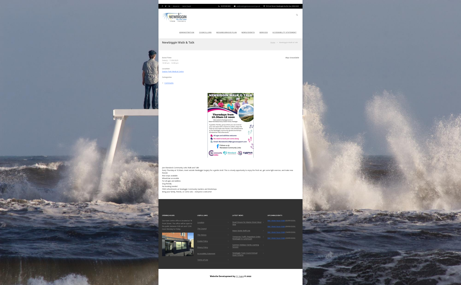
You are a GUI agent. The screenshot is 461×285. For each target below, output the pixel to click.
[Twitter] (166, 6)
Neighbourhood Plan (226, 32)
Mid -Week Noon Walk (276, 220)
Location (200, 222)
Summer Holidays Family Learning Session (245, 246)
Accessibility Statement (285, 32)
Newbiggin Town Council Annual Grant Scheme (244, 254)
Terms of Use (202, 260)
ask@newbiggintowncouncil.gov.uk (248, 6)
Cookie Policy (202, 241)
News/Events (248, 32)
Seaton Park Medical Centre (173, 71)
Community (168, 83)
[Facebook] (163, 6)
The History (201, 235)
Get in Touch (186, 6)
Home (272, 42)
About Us (176, 6)
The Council (201, 229)
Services (263, 32)
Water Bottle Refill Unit (241, 231)
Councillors (205, 32)
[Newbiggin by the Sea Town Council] (174, 17)
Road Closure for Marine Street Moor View (246, 223)
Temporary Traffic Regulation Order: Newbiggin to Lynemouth (246, 238)
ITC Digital (240, 276)
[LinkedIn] (170, 6)
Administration (186, 32)
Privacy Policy (202, 247)
